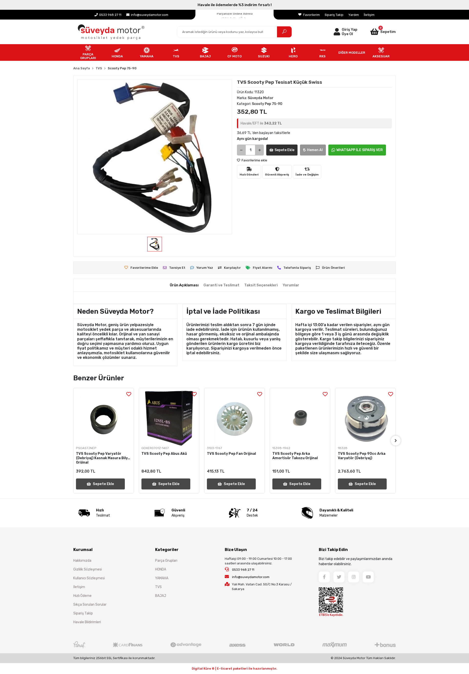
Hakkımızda (82, 561)
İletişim (369, 15)
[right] (395, 440)
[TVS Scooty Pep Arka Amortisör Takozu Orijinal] (300, 418)
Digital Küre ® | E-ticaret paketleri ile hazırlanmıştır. (234, 668)
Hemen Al (315, 150)
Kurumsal (83, 549)
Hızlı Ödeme (82, 596)
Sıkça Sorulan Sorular (90, 604)
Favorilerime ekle (254, 160)
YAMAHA (161, 578)
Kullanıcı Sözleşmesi (89, 578)
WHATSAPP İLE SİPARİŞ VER (359, 150)
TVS (158, 587)
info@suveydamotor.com (250, 577)
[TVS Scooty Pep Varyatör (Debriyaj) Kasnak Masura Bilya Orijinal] (103, 418)
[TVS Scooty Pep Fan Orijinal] (234, 418)
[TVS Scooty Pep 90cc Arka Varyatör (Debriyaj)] (365, 418)
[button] (376, 31)
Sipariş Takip (334, 15)
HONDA (160, 569)
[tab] (184, 285)
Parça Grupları (166, 561)
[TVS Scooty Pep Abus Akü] (169, 418)
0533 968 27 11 (242, 569)
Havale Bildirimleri (87, 622)
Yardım (353, 15)
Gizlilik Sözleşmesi (87, 569)
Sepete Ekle (284, 150)
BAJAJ (160, 596)
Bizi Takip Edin (333, 549)
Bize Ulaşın (236, 549)
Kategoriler (167, 549)
